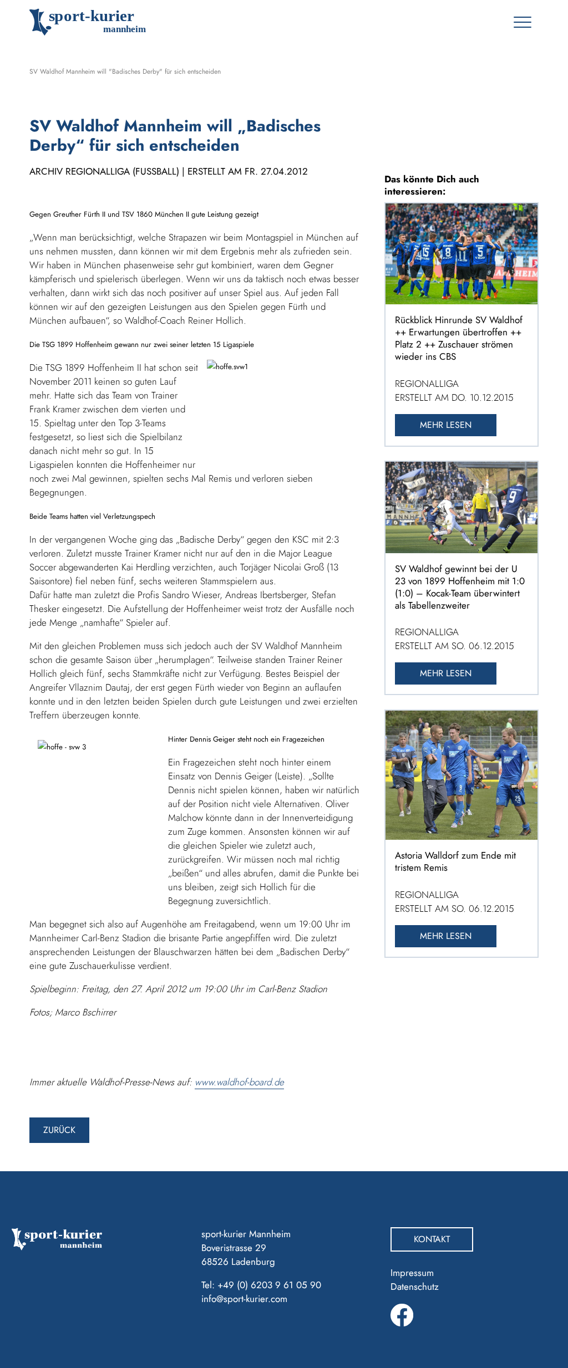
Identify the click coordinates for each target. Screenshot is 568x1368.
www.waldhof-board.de (239, 1082)
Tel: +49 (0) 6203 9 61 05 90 (261, 1285)
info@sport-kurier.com (244, 1298)
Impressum (412, 1272)
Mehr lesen (445, 424)
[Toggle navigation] (522, 22)
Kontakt (432, 1239)
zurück (59, 1130)
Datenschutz (414, 1286)
